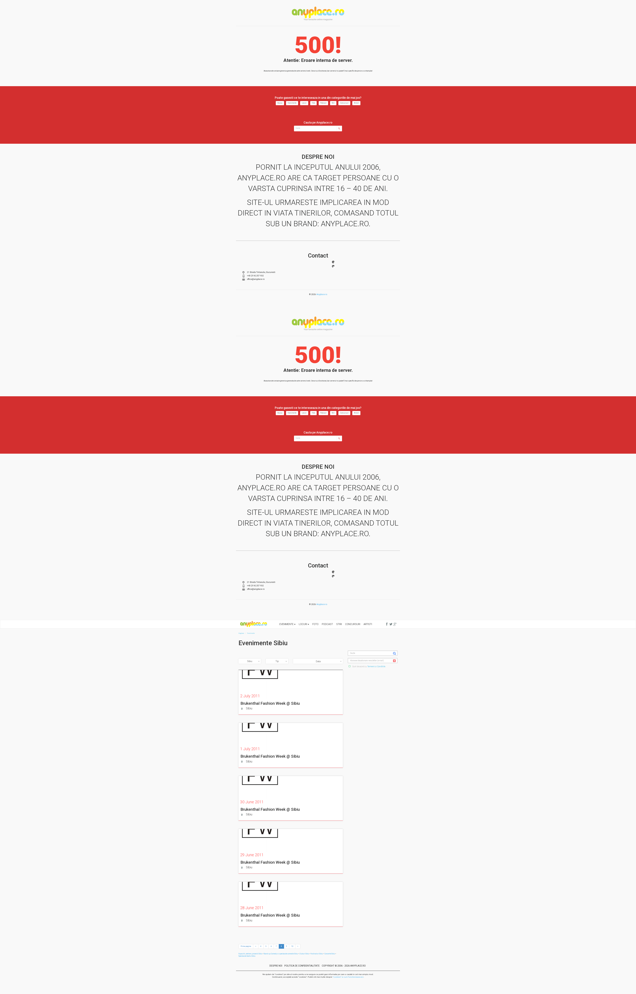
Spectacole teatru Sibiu (246, 956)
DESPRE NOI (275, 965)
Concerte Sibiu (329, 954)
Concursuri (344, 103)
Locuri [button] (303, 624)
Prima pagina (246, 946)
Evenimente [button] (286, 624)
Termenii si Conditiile (376, 666)
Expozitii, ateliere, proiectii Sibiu (250, 954)
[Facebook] (333, 262)
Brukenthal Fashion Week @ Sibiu (270, 703)
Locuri (304, 103)
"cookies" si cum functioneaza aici (348, 977)
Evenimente (292, 103)
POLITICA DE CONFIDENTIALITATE (302, 965)
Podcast (323, 103)
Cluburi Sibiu (304, 954)
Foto (313, 103)
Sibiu (249, 661)
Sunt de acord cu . (369, 666)
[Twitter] (333, 266)
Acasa (279, 103)
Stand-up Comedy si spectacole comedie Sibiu (281, 954)
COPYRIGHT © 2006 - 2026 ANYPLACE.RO (344, 965)
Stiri (333, 103)
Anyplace (318, 12)
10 (292, 946)
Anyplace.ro (321, 294)
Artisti (356, 103)
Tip (277, 661)
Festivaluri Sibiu (317, 954)
